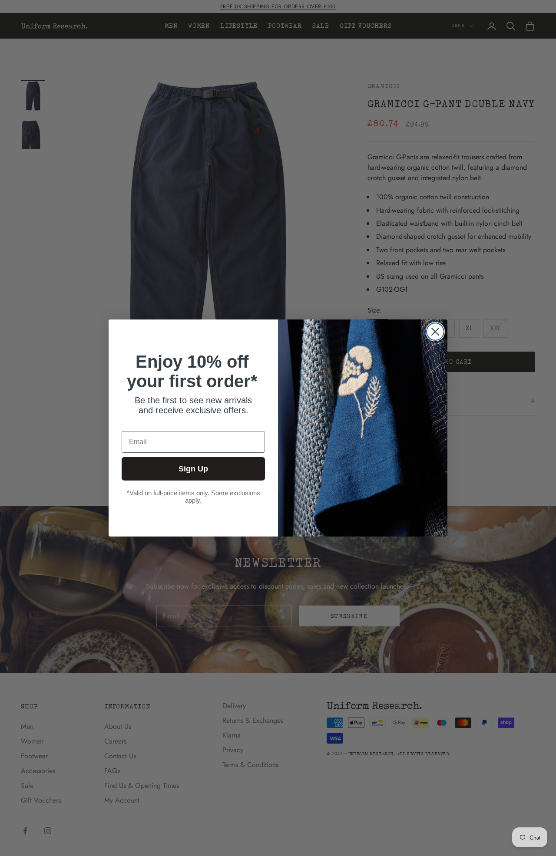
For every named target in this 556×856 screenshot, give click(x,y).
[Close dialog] (435, 331)
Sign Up (193, 468)
